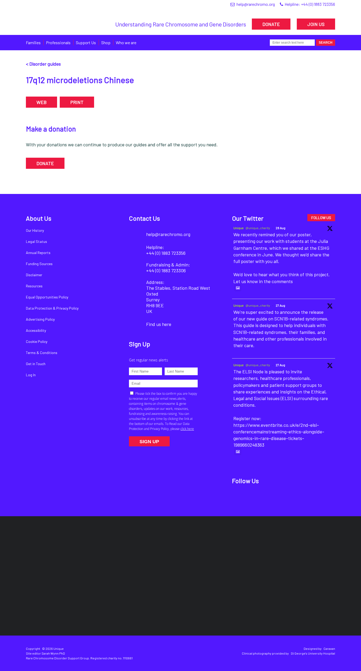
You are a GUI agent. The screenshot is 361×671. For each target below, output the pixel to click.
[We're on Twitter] (257, 498)
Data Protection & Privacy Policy (52, 308)
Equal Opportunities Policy (47, 297)
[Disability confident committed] (154, 600)
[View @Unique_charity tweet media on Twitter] (238, 288)
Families (33, 42)
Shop (105, 42)
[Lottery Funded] (47, 553)
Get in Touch (35, 363)
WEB (41, 102)
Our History (35, 230)
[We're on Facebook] (239, 498)
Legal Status (36, 241)
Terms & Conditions (41, 352)
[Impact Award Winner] (245, 553)
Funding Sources (39, 263)
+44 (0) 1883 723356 (318, 4)
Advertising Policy (40, 319)
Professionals (58, 42)
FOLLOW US (321, 217)
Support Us (86, 42)
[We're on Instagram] (275, 498)
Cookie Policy (36, 341)
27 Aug (280, 305)
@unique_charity (258, 228)
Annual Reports (38, 252)
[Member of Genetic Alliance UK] (307, 553)
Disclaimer (34, 275)
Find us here (158, 324)
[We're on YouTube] (293, 498)
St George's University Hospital (313, 653)
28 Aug (280, 228)
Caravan (329, 648)
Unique (238, 228)
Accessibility (36, 330)
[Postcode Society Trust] (104, 553)
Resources (34, 286)
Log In (31, 375)
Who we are (126, 42)
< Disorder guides (43, 64)
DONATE (271, 24)
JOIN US (316, 24)
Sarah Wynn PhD (53, 653)
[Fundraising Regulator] (176, 553)
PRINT (77, 102)
